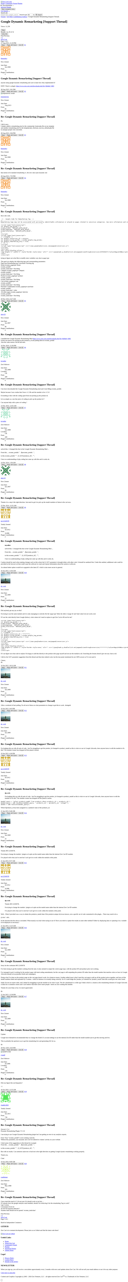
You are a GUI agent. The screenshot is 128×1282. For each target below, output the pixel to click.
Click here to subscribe (8, 1273)
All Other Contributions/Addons (17, 17)
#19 (25, 1091)
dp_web (3, 586)
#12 (25, 710)
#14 (25, 813)
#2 (25, 91)
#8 (25, 464)
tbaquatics (4, 58)
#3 (25, 135)
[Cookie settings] (1, 1280)
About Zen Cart (10, 1243)
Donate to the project (11, 1261)
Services (3, 7)
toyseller (3, 361)
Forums (3, 17)
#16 (25, 928)
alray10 (3, 314)
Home (3, 3)
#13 (25, 755)
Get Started (5, 11)
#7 (25, 408)
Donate (8, 7)
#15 (25, 863)
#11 (25, 667)
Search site (4, 13)
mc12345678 (5, 521)
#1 (25, 45)
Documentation (8, 5)
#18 (25, 1050)
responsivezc (5, 97)
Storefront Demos (10, 1248)
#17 (25, 996)
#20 (25, 1163)
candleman (4, 1177)
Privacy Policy (9, 1258)
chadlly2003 (5, 1105)
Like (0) (21, 45)
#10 (25, 573)
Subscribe (4, 34)
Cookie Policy (9, 1260)
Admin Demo (9, 1250)
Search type (23, 15)
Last (5, 39)
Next (2, 39)
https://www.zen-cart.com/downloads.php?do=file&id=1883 (35, 86)
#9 (25, 507)
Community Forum (11, 3)
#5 (25, 301)
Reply (3, 30)
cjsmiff (3, 1055)
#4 (25, 178)
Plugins (20, 3)
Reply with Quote (12, 45)
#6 (25, 347)
